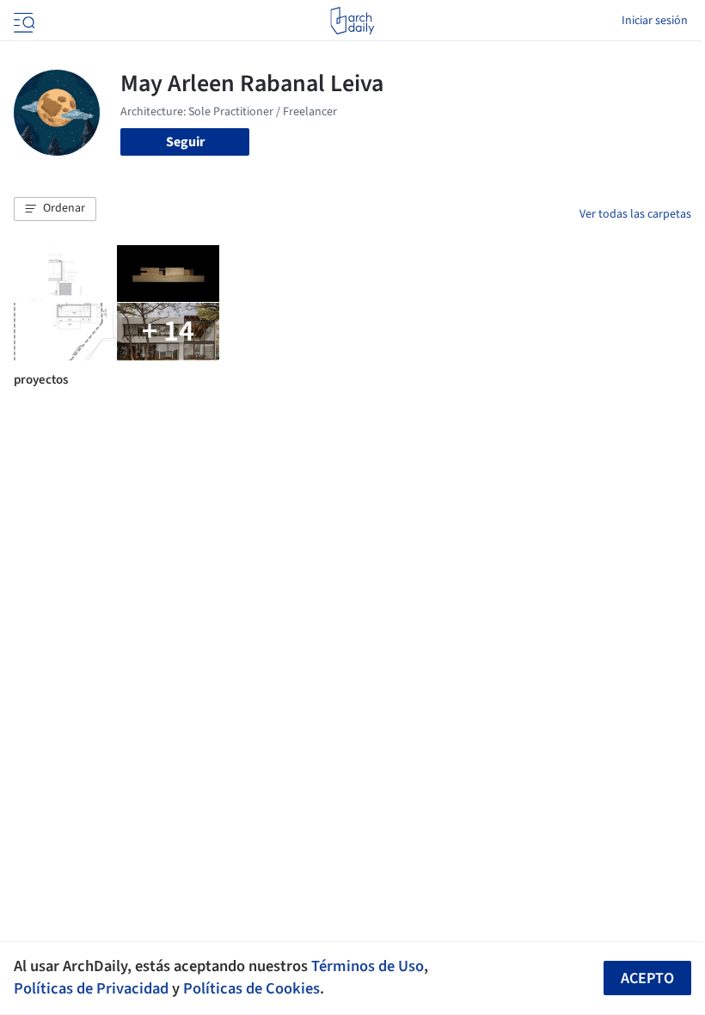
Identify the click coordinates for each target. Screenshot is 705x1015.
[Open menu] (22, 21)
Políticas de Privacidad (91, 988)
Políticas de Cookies (251, 988)
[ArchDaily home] (352, 20)
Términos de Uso (367, 966)
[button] (55, 209)
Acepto (647, 978)
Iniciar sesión (655, 21)
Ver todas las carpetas (635, 214)
